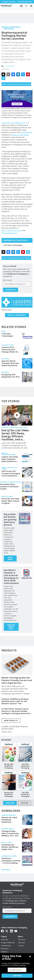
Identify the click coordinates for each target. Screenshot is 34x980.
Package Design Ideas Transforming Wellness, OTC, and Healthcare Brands (10, 833)
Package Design (8, 345)
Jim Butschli (10, 66)
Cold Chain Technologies (12, 245)
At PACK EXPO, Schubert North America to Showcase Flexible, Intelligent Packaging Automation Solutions (16, 711)
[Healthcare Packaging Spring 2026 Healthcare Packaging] (8, 752)
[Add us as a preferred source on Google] (3, 78)
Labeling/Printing (9, 815)
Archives (24, 803)
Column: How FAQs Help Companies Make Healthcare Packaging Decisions (10, 459)
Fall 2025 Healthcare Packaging (25, 766)
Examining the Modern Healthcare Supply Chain (10, 847)
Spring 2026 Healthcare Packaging (8, 766)
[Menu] (31, 6)
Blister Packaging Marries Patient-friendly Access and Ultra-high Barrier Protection (17, 680)
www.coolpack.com (9, 233)
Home (4, 331)
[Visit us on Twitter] (6, 931)
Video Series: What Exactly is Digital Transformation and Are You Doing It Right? (10, 501)
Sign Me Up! (11, 290)
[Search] (26, 6)
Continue (17, 976)
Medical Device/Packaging (8, 453)
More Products (11, 720)
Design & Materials (11, 27)
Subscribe (10, 803)
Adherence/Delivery (9, 856)
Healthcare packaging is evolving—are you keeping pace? (11, 860)
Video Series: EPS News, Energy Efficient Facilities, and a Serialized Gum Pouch (16, 435)
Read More (10, 558)
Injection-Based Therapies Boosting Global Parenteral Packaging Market (10, 363)
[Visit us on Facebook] (2, 931)
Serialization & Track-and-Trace (15, 427)
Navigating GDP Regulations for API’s (11, 376)
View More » (6, 870)
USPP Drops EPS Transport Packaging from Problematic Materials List (11, 473)
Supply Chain (7, 842)
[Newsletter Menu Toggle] (21, 6)
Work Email (8, 280)
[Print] (3, 74)
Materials (9, 29)
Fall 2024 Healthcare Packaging (25, 794)
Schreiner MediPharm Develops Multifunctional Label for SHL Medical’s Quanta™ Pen (15, 701)
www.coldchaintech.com (12, 230)
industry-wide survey (20, 135)
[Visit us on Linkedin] (11, 931)
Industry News (7, 496)
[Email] (8, 74)
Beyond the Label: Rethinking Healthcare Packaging (9, 819)
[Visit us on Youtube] (15, 931)
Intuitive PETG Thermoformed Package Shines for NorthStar (10, 349)
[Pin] (28, 74)
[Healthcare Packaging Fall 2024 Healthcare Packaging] (25, 781)
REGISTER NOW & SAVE (11, 627)
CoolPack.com (26, 132)
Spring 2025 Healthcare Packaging (8, 794)
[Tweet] (23, 74)
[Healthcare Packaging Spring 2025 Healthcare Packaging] (8, 781)
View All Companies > (17, 315)
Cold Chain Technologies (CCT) (14, 123)
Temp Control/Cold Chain (9, 468)
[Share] (13, 74)
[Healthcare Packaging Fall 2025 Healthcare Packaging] (25, 752)
